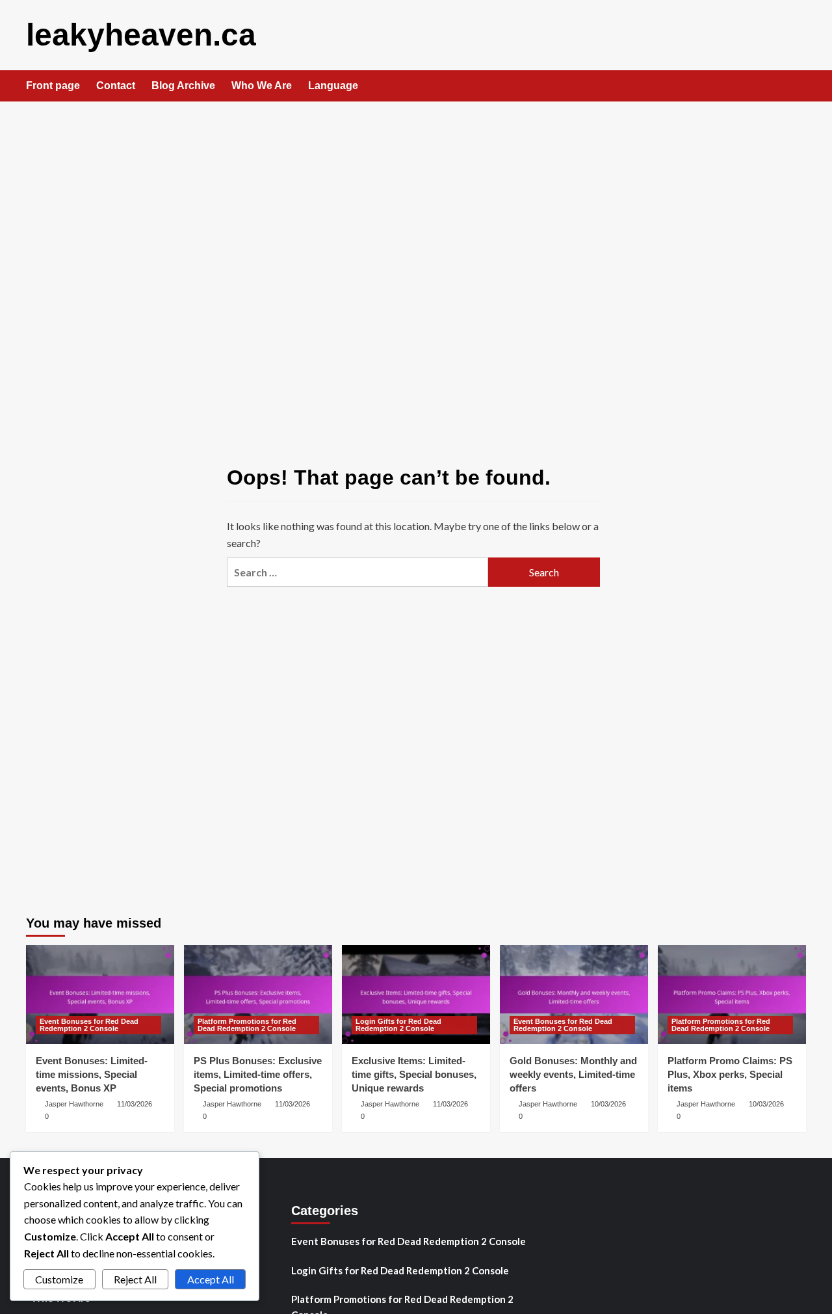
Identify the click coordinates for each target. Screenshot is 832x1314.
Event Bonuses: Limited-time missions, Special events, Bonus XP (92, 1074)
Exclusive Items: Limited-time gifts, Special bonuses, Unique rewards (414, 1074)
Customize (59, 1279)
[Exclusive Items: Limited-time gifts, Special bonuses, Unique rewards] (416, 994)
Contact (115, 85)
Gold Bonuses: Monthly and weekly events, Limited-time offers (573, 1074)
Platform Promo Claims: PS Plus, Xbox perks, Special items (730, 1074)
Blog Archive (183, 85)
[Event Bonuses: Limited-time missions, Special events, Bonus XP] (100, 994)
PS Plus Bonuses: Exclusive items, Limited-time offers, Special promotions (258, 1074)
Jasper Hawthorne (74, 1104)
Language (333, 85)
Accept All (210, 1279)
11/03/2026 (134, 1104)
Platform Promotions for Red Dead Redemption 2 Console (247, 1024)
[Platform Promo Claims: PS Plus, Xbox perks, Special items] (732, 994)
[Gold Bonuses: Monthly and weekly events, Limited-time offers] (574, 994)
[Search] (798, 86)
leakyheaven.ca (141, 35)
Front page (53, 85)
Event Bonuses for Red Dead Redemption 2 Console (89, 1024)
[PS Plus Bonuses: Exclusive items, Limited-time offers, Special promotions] (258, 994)
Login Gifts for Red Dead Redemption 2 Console (398, 1024)
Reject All (135, 1279)
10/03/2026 (608, 1104)
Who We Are (261, 85)
